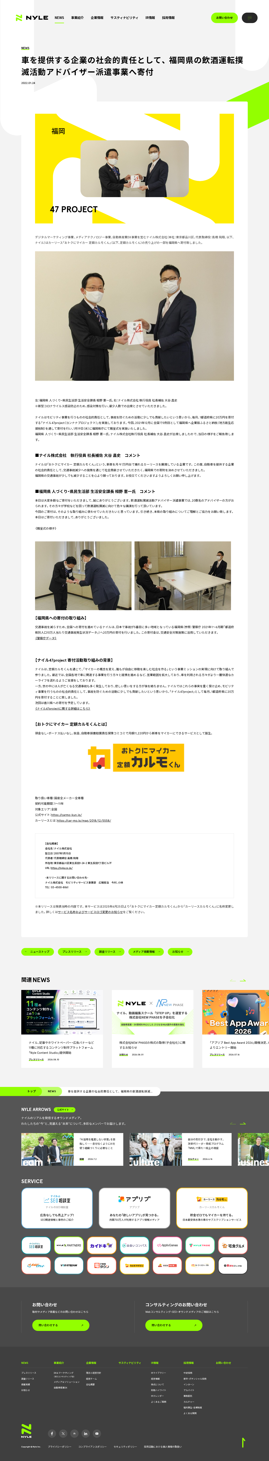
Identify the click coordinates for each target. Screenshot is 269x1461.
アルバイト (189, 1390)
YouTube (97, 1433)
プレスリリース (28, 1373)
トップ (31, 1091)
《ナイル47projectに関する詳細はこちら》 (62, 708)
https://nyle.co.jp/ (62, 868)
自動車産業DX (60, 1388)
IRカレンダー (157, 1396)
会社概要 (90, 1384)
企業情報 (97, 17)
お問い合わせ (224, 18)
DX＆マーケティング (64, 1374)
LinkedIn (86, 1433)
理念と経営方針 (93, 1373)
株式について (157, 1384)
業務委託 (188, 1396)
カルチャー (189, 1402)
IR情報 (150, 17)
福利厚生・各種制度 (193, 1407)
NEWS (59, 17)
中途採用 (188, 1373)
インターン (189, 1384)
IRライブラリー (158, 1373)
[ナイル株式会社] (32, 18)
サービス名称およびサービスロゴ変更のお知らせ (90, 912)
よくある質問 (190, 1413)
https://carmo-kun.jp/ (66, 815)
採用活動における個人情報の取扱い (163, 1446)
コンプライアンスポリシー (92, 1446)
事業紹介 (77, 17)
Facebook (52, 1433)
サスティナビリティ (124, 17)
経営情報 (155, 1379)
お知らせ (25, 1390)
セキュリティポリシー (125, 1446)
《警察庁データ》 (46, 638)
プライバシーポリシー (59, 1446)
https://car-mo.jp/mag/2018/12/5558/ (84, 820)
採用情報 (168, 17)
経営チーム (91, 1379)
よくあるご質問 (158, 1402)
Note (74, 1433)
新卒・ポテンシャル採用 (195, 1379)
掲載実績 (25, 1384)
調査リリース (27, 1379)
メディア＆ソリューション (67, 1382)
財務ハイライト (158, 1390)
